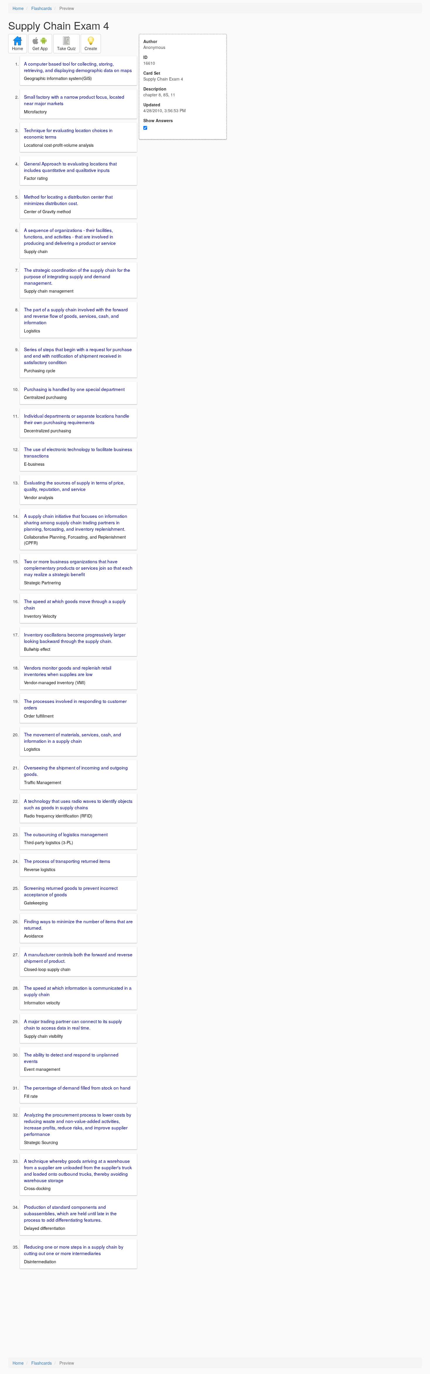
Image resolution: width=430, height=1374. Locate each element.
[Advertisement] (186, 197)
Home (18, 8)
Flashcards (41, 8)
